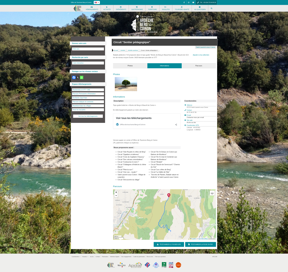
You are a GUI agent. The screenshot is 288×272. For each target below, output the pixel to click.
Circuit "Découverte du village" (129, 180)
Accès (92, 256)
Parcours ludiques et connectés (83, 102)
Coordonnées (76, 256)
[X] (77, 77)
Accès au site (191, 122)
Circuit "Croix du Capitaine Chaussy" (131, 157)
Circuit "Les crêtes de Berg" (161, 169)
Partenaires (105, 256)
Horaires (85, 256)
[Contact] (193, 2)
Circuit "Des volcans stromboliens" (130, 159)
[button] (169, 195)
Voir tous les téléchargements (88, 116)
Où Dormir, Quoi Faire (80, 98)
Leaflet (193, 239)
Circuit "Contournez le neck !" (128, 162)
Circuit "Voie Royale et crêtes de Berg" (132, 152)
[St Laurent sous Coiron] (126, 78)
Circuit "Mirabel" (156, 162)
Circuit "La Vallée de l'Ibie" (160, 172)
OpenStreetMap (203, 239)
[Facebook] (184, 2)
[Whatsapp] (81, 77)
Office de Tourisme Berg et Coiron (81, 2)
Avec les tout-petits (79, 110)
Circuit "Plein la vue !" (125, 169)
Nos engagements (126, 256)
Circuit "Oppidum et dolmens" (128, 154)
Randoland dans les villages (82, 106)
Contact (98, 256)
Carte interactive (78, 63)
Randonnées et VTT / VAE (81, 90)
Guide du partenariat (139, 256)
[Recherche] (211, 8)
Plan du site (150, 256)
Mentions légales (114, 256)
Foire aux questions (160, 256)
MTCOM (214, 256)
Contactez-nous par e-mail (195, 116)
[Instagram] (188, 2)
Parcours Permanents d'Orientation (84, 94)
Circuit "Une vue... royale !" (127, 172)
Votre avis (76, 49)
